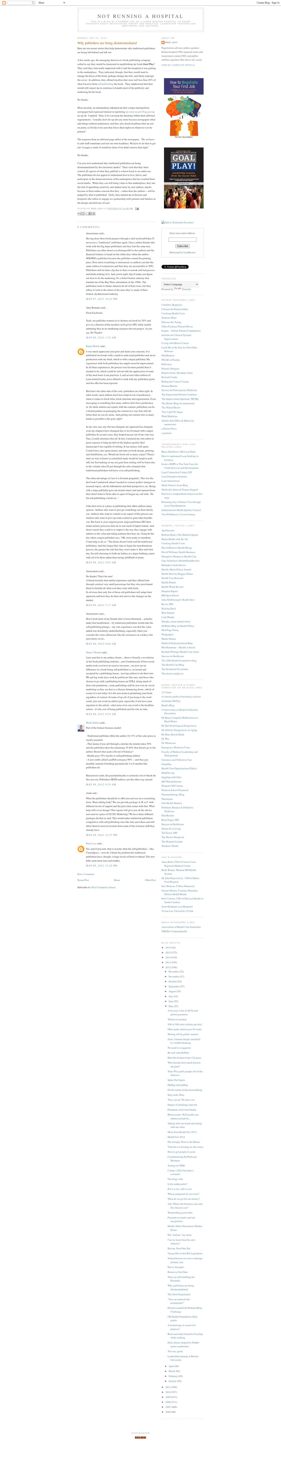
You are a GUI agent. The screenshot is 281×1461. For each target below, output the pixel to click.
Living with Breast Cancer (175, 343)
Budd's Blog (168, 705)
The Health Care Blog (173, 664)
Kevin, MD (167, 604)
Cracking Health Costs (173, 313)
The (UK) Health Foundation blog (179, 660)
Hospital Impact (170, 591)
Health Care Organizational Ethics (179, 768)
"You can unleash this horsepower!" (179, 1301)
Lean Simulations (171, 480)
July (171, 996)
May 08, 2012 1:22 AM (101, 337)
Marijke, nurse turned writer (176, 621)
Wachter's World (170, 846)
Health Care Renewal (172, 578)
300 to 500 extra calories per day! (185, 1024)
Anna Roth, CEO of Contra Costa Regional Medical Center (179, 863)
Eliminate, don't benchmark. (182, 1109)
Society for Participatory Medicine (179, 390)
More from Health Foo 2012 (182, 1132)
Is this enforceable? (177, 1184)
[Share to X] (86, 214)
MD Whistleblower (171, 781)
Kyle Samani (168, 612)
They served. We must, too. (181, 1099)
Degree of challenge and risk (182, 1104)
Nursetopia (167, 799)
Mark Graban (93, 722)
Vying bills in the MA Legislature (185, 1253)
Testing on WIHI (176, 1165)
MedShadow (168, 355)
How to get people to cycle (181, 1151)
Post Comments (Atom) (103, 887)
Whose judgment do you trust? (183, 1194)
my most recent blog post (139, 111)
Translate (186, 289)
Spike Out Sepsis (176, 1080)
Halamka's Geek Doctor (174, 565)
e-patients (167, 433)
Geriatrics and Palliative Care (177, 759)
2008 (168, 1402)
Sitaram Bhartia (170, 386)
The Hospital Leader (172, 841)
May (171, 1006)
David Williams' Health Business (178, 552)
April (172, 1366)
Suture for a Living (171, 828)
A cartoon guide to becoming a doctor (181, 696)
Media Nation (169, 638)
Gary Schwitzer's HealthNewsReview (180, 560)
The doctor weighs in (172, 673)
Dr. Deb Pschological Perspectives (179, 725)
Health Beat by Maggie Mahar (177, 573)
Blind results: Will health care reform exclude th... (183, 1116)
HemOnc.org (168, 772)
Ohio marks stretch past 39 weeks (185, 1029)
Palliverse (167, 364)
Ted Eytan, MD (169, 832)
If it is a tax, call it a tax (180, 1189)
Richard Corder (169, 377)
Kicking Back (169, 608)
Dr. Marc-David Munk (173, 734)
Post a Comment (85, 874)
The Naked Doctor (171, 407)
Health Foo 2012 (176, 1137)
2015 (168, 952)
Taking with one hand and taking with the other (185, 1125)
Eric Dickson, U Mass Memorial (178, 886)
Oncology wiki (175, 1179)
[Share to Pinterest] (94, 214)
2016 (168, 947)
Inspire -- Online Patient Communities (181, 330)
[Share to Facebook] (90, 214)
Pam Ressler (168, 815)
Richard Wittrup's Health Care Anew (180, 651)
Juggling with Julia (171, 777)
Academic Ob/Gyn (171, 701)
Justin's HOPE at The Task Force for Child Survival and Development (180, 466)
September (174, 986)
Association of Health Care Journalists (181, 927)
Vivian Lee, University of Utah (177, 911)
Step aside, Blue (176, 1094)
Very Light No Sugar (172, 412)
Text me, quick (175, 1351)
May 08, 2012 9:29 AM (101, 784)
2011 (168, 1387)
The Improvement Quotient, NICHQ (180, 399)
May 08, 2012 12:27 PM (101, 835)
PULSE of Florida (171, 359)
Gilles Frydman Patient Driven (177, 326)
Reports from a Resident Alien (177, 372)
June (171, 1001)
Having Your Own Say (179, 1248)
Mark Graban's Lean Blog (175, 485)
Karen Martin (93, 346)
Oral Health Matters (172, 803)
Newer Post (83, 880)
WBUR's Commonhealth (174, 931)
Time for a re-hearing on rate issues (185, 1146)
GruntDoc (167, 764)
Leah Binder (168, 617)
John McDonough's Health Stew (178, 599)
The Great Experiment (179, 1294)
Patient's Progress (170, 368)
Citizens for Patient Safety (175, 309)
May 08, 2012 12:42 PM (101, 865)
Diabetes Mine (169, 317)
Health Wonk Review (173, 586)
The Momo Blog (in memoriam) (178, 403)
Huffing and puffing (178, 1085)
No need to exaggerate (179, 1047)
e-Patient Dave (169, 428)
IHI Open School (170, 595)
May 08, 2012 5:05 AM (101, 562)
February (173, 1376)
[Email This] (79, 214)
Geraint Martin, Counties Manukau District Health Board (180, 892)
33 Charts (166, 692)
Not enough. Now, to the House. (184, 1142)
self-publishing (105, 84)
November (174, 976)
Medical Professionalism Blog (177, 643)
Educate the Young (171, 322)
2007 (168, 1407)
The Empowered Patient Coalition (179, 394)
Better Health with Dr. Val (175, 539)
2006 (168, 1412)
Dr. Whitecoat (169, 743)
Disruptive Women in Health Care (179, 556)
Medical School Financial (175, 790)
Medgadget (167, 634)
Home (117, 880)
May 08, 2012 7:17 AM (101, 605)
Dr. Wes (165, 738)
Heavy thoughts (176, 1267)
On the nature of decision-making (185, 1090)
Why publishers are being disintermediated (181, 1287)
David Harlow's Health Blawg (177, 547)
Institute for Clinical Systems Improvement (176, 337)
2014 (168, 957)
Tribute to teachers (177, 1019)
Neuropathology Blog (173, 794)
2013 (168, 962)
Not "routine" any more (180, 1235)
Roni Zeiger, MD (170, 819)
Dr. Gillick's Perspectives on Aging (179, 730)
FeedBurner (190, 252)
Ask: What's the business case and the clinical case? (185, 1205)
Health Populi (169, 582)
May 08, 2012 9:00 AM (101, 643)
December (174, 971)
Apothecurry (168, 530)
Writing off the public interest (183, 1034)
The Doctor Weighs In (173, 837)
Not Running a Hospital (140, 16)
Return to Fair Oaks (178, 1272)
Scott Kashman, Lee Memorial (177, 906)
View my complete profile (178, 65)
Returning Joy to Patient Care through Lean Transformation (181, 503)
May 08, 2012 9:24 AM (101, 714)
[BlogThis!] (83, 214)
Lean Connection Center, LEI (177, 472)
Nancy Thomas (94, 652)
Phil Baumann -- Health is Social (178, 647)
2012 (168, 967)
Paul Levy (91, 843)
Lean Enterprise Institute (174, 476)
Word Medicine (170, 416)
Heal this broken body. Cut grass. (185, 1057)
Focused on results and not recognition (181, 1219)
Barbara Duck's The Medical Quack (180, 534)
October (173, 981)
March (172, 1371)
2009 (168, 1397)
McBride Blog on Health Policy (178, 626)
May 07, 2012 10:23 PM (101, 299)
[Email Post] (137, 209)
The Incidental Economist (175, 669)
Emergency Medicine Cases (176, 747)
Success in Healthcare (173, 656)
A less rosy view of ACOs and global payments (183, 1012)
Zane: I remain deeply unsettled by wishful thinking (184, 1041)
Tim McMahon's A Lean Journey (178, 514)
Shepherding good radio (180, 1212)
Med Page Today (170, 630)
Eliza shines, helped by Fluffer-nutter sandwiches (184, 1344)
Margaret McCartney (172, 785)
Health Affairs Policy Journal (176, 569)
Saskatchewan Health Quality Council (181, 510)
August (173, 991)
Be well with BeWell (178, 1052)
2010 (168, 1392)
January (173, 1381)
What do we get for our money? (184, 1199)
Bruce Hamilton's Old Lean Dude (179, 451)
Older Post (150, 880)
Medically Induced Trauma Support (180, 489)
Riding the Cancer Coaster (175, 381)
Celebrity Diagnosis (172, 304)
